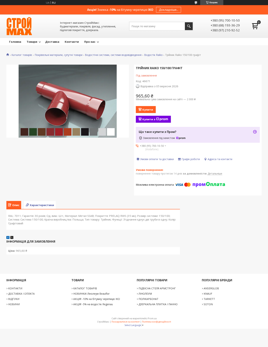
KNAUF (208, 293)
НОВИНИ (14, 304)
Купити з (148, 119)
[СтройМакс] (19, 26)
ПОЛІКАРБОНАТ (148, 299)
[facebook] (7, 238)
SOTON (208, 304)
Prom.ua (152, 318)
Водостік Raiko (153, 55)
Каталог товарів (21, 55)
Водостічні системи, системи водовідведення (113, 55)
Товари (32, 41)
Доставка (52, 41)
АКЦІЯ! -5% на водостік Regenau (93, 304)
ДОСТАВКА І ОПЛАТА (21, 293)
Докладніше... (168, 10)
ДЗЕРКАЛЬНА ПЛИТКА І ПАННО (158, 304)
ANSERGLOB (211, 288)
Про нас (89, 41)
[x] (11, 238)
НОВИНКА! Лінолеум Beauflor (91, 293)
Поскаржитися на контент (126, 321)
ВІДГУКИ (13, 299)
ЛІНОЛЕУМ (145, 293)
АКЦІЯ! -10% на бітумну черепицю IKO (96, 299)
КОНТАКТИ (15, 288)
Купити (147, 109)
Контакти (72, 41)
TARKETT (209, 299)
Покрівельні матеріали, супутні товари (58, 55)
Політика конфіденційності (156, 321)
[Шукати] (189, 26)
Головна (15, 41)
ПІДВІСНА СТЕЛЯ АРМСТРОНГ (157, 288)
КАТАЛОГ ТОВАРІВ (85, 288)
